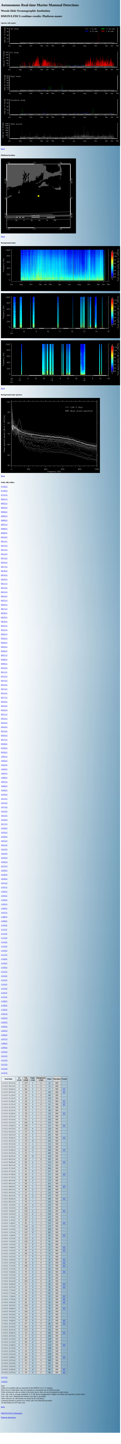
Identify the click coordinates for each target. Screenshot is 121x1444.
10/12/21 (4, 803)
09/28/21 (4, 744)
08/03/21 (4, 508)
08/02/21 (4, 503)
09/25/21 (4, 731)
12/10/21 (4, 1052)
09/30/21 (4, 752)
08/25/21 (4, 600)
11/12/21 (4, 934)
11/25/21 (4, 989)
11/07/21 (4, 913)
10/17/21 (4, 824)
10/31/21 (4, 883)
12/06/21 (4, 1035)
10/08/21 (4, 786)
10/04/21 (4, 769)
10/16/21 (4, 820)
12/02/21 (4, 1018)
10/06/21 (4, 778)
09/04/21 (4, 643)
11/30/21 (4, 1010)
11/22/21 (4, 976)
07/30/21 (4, 491)
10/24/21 (4, 854)
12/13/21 (4, 1065)
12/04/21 (4, 1027)
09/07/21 (4, 655)
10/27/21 (4, 866)
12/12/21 (4, 1060)
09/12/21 (4, 676)
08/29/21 (4, 617)
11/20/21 (4, 967)
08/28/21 (4, 613)
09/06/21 (4, 651)
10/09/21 (4, 790)
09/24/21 (4, 727)
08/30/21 (4, 622)
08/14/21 (4, 554)
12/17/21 (4, 1377)
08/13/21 (4, 550)
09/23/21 (4, 723)
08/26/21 (4, 605)
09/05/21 (4, 647)
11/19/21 (4, 963)
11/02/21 (4, 892)
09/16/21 (4, 693)
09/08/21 (4, 660)
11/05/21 (4, 904)
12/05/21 (4, 1031)
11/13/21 (4, 938)
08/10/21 (4, 537)
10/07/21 (4, 782)
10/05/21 (4, 773)
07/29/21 (4, 487)
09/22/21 (4, 719)
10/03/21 (4, 765)
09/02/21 (4, 634)
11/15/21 (4, 946)
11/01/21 (4, 887)
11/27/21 (4, 997)
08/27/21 (4, 609)
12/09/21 (4, 1048)
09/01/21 (4, 630)
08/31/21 (4, 626)
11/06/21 (4, 908)
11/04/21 (4, 900)
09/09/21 (4, 664)
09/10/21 (4, 668)
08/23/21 (4, 592)
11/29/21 (4, 1005)
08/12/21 (4, 546)
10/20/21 (4, 837)
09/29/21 (4, 748)
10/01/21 (4, 757)
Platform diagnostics (8, 1417)
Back (3, 149)
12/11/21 (4, 1056)
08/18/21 (4, 571)
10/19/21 (4, 832)
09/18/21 (4, 702)
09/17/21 (4, 698)
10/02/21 (4, 761)
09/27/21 (4, 740)
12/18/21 (4, 1382)
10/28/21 (4, 870)
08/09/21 (4, 533)
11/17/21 (4, 955)
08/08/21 (4, 529)
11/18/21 (4, 959)
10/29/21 (4, 875)
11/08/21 (4, 917)
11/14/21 (4, 942)
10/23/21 (4, 849)
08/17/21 (4, 567)
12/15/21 (4, 1073)
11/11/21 (4, 930)
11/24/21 (4, 984)
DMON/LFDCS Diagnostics (11, 1413)
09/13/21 (4, 681)
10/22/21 (4, 845)
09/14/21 (4, 685)
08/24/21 (4, 596)
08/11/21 (4, 541)
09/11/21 (4, 672)
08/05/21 (4, 516)
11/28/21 (4, 1001)
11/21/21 (4, 972)
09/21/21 (4, 714)
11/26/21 (4, 993)
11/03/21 (4, 896)
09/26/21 (4, 735)
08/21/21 (4, 584)
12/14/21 (4, 1069)
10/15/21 (4, 816)
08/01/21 (4, 499)
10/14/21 (4, 811)
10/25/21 (4, 858)
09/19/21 (4, 706)
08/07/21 (4, 525)
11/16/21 (4, 951)
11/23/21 (4, 980)
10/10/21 (4, 795)
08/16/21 (4, 563)
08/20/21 (4, 579)
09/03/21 (4, 638)
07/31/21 (4, 495)
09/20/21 (4, 710)
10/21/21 (4, 841)
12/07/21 (4, 1039)
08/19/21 (4, 575)
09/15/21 (4, 689)
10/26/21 (4, 862)
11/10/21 (4, 925)
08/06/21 (4, 520)
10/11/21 (4, 799)
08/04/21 (4, 512)
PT (64, 1089)
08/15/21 (4, 558)
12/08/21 (4, 1043)
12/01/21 (4, 1014)
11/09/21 (4, 921)
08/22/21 (4, 588)
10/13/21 (4, 807)
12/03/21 (4, 1022)
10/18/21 (4, 828)
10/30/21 (4, 879)
